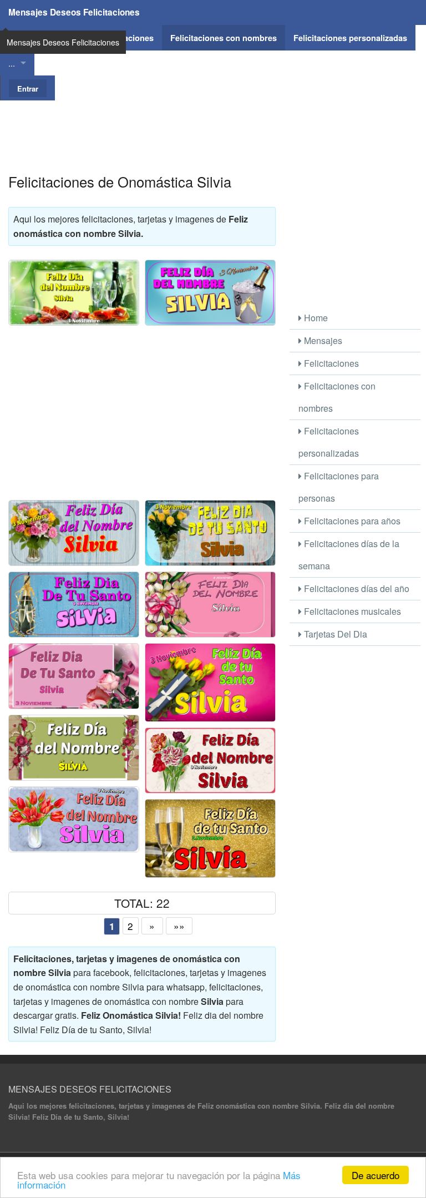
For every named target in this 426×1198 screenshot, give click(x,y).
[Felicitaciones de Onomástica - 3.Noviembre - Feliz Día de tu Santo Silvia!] (210, 838)
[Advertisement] (213, 125)
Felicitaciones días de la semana (348, 554)
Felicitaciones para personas (338, 486)
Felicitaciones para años (351, 520)
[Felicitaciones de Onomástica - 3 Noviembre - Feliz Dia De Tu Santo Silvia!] (210, 533)
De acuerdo (375, 1175)
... (11, 63)
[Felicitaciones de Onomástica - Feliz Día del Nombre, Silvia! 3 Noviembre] (210, 604)
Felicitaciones (330, 363)
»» (179, 926)
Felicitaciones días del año (355, 588)
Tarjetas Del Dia (334, 634)
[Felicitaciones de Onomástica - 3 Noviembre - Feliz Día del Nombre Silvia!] (210, 292)
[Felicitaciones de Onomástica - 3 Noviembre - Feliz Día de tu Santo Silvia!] (210, 682)
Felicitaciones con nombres (337, 397)
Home (315, 317)
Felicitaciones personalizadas (328, 441)
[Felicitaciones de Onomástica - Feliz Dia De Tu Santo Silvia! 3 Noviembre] (74, 676)
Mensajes (322, 340)
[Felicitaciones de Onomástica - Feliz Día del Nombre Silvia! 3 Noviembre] (74, 292)
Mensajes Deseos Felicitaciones (74, 12)
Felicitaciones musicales (351, 611)
